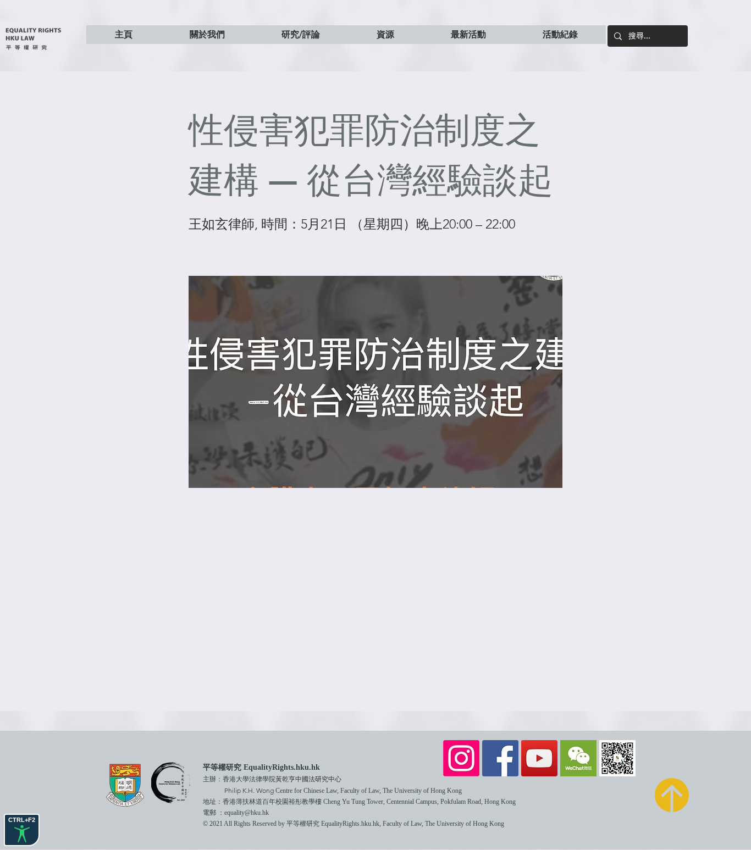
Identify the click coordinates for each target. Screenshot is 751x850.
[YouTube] (539, 758)
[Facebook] (500, 758)
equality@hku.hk (246, 812)
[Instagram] (461, 758)
